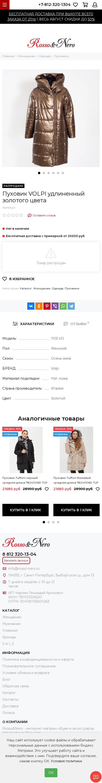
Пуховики (72, 288)
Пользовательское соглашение (29, 666)
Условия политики (66, 761)
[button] (39, 173)
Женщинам (41, 288)
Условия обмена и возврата (26, 673)
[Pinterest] (47, 306)
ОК (51, 773)
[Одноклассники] (38, 306)
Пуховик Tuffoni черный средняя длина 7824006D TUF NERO (24, 480)
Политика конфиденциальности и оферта (38, 659)
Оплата (8, 713)
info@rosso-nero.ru (24, 568)
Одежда (57, 288)
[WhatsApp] (63, 306)
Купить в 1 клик (25, 510)
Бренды (9, 637)
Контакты (10, 699)
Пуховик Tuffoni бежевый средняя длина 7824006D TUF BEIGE (75, 480)
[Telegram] (71, 306)
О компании (15, 722)
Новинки (10, 630)
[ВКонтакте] (30, 306)
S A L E (8, 644)
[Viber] (55, 306)
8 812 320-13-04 (19, 554)
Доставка (10, 706)
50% (91, 19)
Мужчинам (11, 624)
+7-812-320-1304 (54, 4)
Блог (6, 679)
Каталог (26, 288)
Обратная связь (15, 686)
